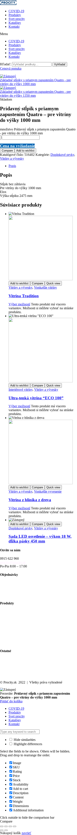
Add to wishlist (25, 150)
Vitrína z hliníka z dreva (30, 500)
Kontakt (14, 26)
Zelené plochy (9, 623)
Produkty (15, 15)
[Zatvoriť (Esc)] (14, 826)
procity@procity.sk (13, 562)
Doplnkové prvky (62, 154)
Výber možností (19, 304)
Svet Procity (8, 659)
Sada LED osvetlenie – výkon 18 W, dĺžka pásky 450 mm (40, 538)
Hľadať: (5, 64)
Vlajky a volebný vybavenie (19, 642)
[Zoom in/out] (1, 826)
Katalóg (5, 663)
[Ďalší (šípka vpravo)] (6, 830)
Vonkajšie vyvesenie (48, 491)
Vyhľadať (59, 64)
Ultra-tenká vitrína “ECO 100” (36, 398)
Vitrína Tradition (24, 296)
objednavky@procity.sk (16, 583)
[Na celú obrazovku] (6, 826)
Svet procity (17, 19)
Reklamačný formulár (14, 595)
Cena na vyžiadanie (17, 146)
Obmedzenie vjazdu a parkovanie (22, 635)
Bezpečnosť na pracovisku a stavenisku (26, 638)
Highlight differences (27, 744)
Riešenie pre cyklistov (15, 619)
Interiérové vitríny (21, 389)
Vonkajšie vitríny (45, 287)
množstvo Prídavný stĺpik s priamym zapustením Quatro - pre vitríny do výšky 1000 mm (38, 131)
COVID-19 (16, 11)
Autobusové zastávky (14, 615)
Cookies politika (11, 675)
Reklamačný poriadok (15, 591)
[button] (38, 34)
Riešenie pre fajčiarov (14, 631)
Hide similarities (24, 740)
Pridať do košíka (11, 701)
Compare (7, 150)
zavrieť (26, 833)
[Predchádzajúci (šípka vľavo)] (1, 830)
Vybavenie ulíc (10, 611)
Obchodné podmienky (15, 587)
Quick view (53, 283)
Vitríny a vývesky (12, 158)
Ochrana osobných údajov (18, 671)
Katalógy (15, 23)
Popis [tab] (12, 166)
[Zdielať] (10, 826)
